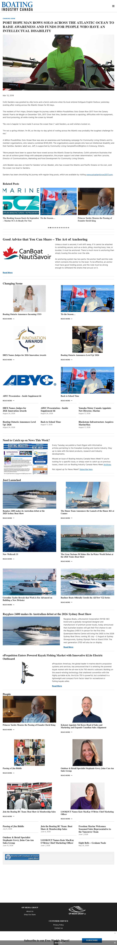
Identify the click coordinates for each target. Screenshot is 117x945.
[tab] (48, 227)
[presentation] (21, 201)
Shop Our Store (30, 914)
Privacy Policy (58, 925)
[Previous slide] (6, 206)
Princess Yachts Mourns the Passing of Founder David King (57, 219)
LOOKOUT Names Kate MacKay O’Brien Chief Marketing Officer (87, 813)
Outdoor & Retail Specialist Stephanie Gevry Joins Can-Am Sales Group (87, 769)
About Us (29, 911)
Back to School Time (70, 395)
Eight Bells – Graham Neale (92, 843)
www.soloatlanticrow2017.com (99, 174)
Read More (8, 272)
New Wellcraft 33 (10, 554)
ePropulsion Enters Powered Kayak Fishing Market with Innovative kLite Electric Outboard (53, 657)
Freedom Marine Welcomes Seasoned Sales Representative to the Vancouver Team (95, 829)
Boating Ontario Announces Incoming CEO (22, 314)
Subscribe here (86, 469)
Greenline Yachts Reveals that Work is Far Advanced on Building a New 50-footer (27, 599)
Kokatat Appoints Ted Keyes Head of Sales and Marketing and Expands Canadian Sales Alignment (83, 726)
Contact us (59, 928)
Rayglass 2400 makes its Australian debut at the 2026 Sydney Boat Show (24, 512)
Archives (107, 464)
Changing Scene (9, 18)
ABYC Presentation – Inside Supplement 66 (22, 395)
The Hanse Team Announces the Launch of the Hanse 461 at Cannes (87, 512)
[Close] (114, 933)
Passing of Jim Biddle (12, 768)
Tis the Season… (10, 218)
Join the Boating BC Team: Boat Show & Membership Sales (29, 811)
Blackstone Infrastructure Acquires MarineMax (96, 423)
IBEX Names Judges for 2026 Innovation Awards (24, 355)
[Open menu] (113, 6)
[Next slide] (111, 206)
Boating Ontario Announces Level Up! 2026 (80, 355)
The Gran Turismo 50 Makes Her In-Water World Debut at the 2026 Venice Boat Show (87, 555)
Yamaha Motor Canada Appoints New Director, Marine (95, 409)
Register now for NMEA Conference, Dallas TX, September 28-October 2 (95, 221)
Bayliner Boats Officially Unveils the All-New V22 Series (85, 597)
